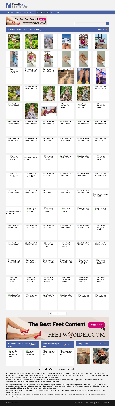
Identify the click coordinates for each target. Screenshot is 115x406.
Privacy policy (78, 403)
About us (98, 403)
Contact (106, 403)
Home (12, 12)
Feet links (56, 12)
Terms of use (89, 403)
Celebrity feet (44, 12)
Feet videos (30, 12)
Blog (19, 12)
